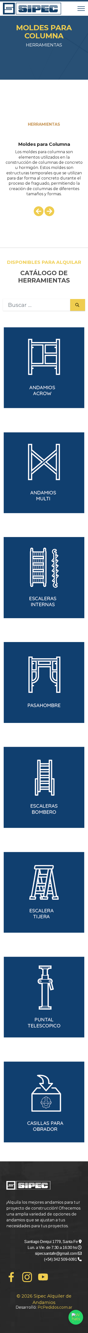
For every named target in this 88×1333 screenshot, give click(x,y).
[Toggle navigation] (81, 8)
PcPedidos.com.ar (55, 1307)
